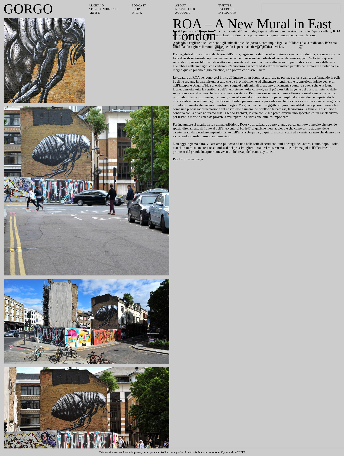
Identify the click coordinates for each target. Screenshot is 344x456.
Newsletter (185, 9)
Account (182, 12)
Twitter (225, 5)
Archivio (96, 5)
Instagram (227, 12)
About (180, 5)
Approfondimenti (103, 9)
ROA (337, 31)
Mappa (137, 12)
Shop (136, 9)
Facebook (226, 9)
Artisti (94, 12)
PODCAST (139, 5)
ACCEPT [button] (240, 452)
